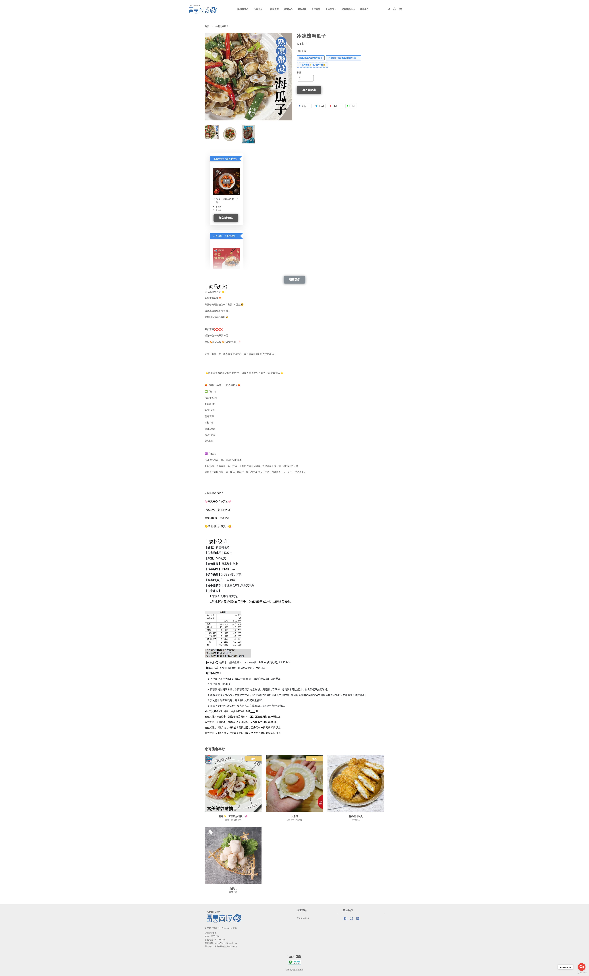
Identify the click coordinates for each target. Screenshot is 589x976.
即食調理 (302, 9)
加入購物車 (226, 217)
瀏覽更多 (294, 279)
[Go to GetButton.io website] (582, 973)
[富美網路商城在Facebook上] (345, 920)
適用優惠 (301, 51)
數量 (299, 72)
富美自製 (274, 9)
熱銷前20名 (242, 9)
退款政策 (299, 969)
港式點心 (288, 9)
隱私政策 (290, 969)
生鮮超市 (330, 9)
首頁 (207, 26)
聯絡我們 (364, 9)
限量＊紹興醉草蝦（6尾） (227, 201)
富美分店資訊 (303, 918)
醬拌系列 (316, 9)
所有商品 (258, 9)
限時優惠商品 (348, 9)
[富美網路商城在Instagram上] (351, 920)
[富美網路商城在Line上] (358, 920)
